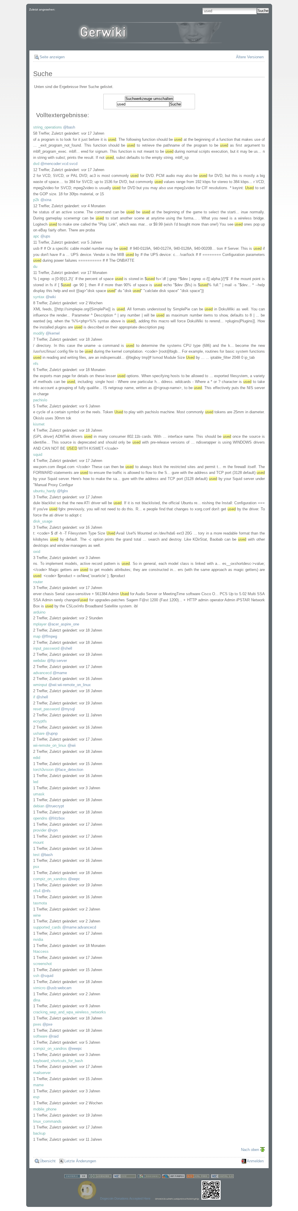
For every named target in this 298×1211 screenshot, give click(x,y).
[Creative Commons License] (100, 1177)
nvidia (38, 939)
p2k (36, 200)
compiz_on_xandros (50, 879)
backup (39, 1133)
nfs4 (36, 891)
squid (37, 454)
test (36, 855)
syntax (39, 297)
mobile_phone (44, 1109)
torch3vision (43, 769)
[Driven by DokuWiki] (149, 1177)
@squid (46, 975)
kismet (39, 424)
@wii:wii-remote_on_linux (69, 685)
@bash (69, 127)
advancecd (42, 673)
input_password (46, 648)
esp (36, 1097)
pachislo (40, 400)
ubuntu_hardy (44, 491)
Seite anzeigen (52, 57)
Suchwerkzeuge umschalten (149, 98)
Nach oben (250, 1149)
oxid (36, 551)
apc (36, 236)
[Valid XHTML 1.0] (222, 1177)
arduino (39, 612)
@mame (60, 673)
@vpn (53, 830)
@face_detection (69, 769)
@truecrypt (54, 806)
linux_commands (47, 1121)
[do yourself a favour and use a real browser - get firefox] (173, 1177)
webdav (39, 660)
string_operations (47, 127)
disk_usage (42, 521)
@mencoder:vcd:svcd (58, 163)
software (40, 1036)
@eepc (74, 879)
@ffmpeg (49, 636)
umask (39, 794)
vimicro (39, 988)
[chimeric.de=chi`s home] (75, 1177)
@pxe (47, 1024)
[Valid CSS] (124, 1177)
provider (40, 830)
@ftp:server (57, 660)
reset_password (46, 709)
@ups (45, 236)
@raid (53, 1036)
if (34, 697)
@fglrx (62, 491)
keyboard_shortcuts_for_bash (58, 1061)
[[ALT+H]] (149, 39)
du (35, 266)
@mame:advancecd (79, 927)
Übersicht (48, 1161)
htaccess (41, 951)
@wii (72, 745)
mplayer (40, 624)
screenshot (42, 964)
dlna (36, 1000)
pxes (37, 1024)
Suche (263, 10)
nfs (35, 363)
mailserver (42, 1073)
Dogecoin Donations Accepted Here (125, 1198)
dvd (36, 163)
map (36, 636)
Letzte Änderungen (80, 1161)
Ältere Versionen (250, 57)
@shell (66, 648)
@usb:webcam (59, 988)
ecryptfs (40, 721)
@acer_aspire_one (63, 624)
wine (37, 915)
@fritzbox (57, 818)
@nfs (46, 891)
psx (36, 866)
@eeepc (75, 1048)
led (35, 782)
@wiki (51, 297)
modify (39, 333)
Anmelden (255, 1161)
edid (36, 757)
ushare (39, 733)
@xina (45, 200)
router (38, 582)
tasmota (40, 903)
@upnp (52, 733)
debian (38, 806)
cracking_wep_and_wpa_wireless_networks (69, 1012)
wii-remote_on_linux (49, 745)
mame (38, 1085)
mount (38, 842)
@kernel (53, 333)
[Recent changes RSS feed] (198, 1177)
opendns (40, 818)
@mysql (68, 709)
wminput (40, 685)
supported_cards (47, 927)
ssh (36, 975)
